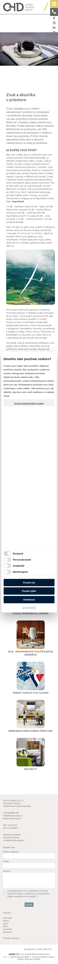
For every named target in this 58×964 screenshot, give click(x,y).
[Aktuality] (31, 752)
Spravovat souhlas (32, 959)
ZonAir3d (7, 929)
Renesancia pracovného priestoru (31, 730)
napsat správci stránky (19, 957)
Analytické (18, 565)
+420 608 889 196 (11, 812)
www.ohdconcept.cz (12, 818)
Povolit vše (29, 582)
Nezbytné (18, 553)
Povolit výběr (29, 591)
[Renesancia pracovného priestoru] (31, 714)
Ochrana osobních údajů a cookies (29, 403)
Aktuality (30, 768)
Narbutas (7, 932)
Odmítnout (29, 599)
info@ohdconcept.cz (12, 815)
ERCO (5, 926)
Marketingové (20, 571)
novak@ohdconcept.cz (13, 840)
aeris (5, 923)
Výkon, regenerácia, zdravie (31, 613)
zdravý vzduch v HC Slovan (30, 692)
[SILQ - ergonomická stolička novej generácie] (31, 634)
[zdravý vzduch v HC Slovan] (31, 676)
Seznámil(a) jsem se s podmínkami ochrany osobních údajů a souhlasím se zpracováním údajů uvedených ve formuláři (28, 893)
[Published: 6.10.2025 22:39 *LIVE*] (22, 954)
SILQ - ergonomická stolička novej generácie (31, 653)
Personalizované (22, 559)
